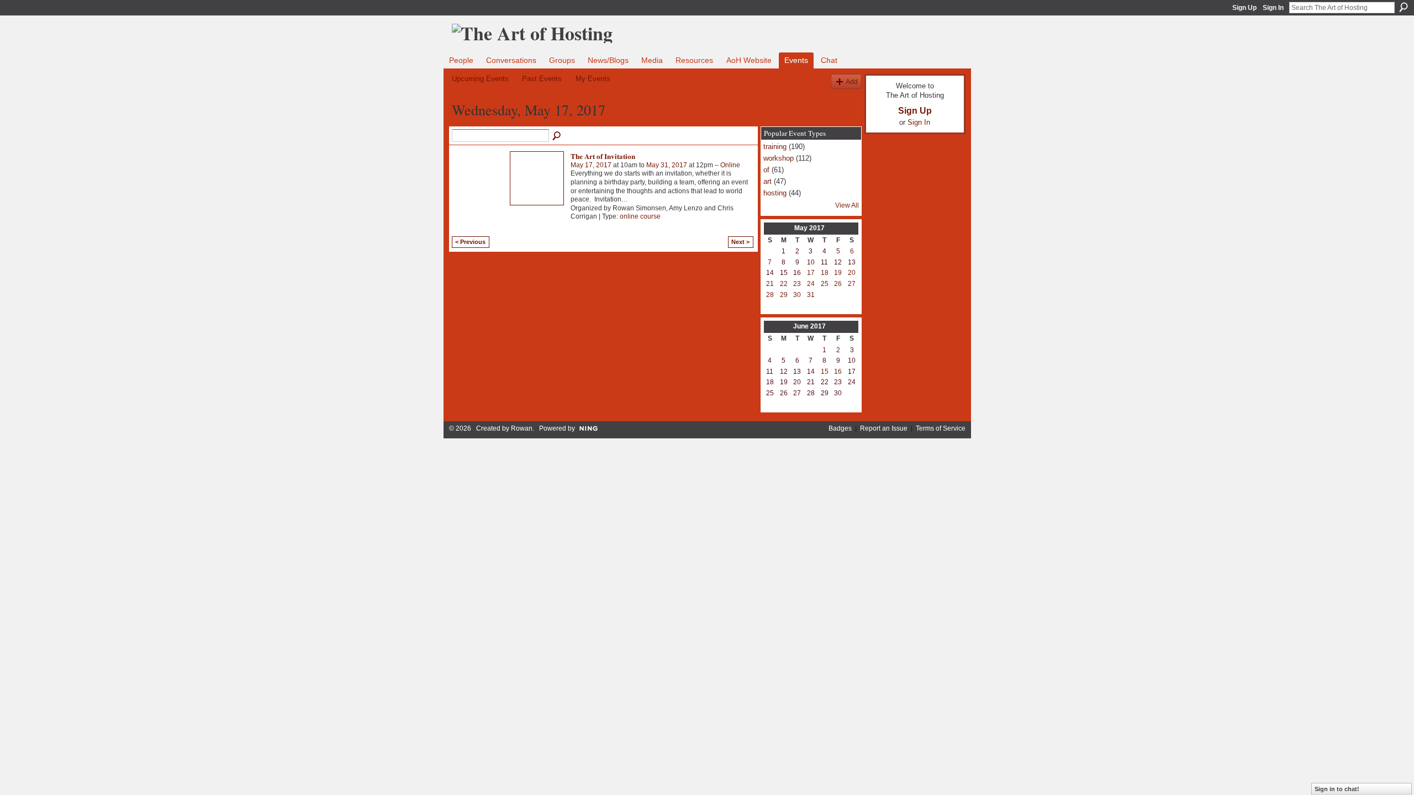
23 (797, 284)
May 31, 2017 (666, 165)
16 (838, 371)
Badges (840, 428)
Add (852, 81)
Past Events (542, 79)
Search (1403, 7)
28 (770, 295)
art (767, 181)
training (775, 146)
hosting (775, 193)
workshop (778, 158)
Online (730, 165)
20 (852, 273)
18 (825, 273)
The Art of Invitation (603, 156)
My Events (593, 79)
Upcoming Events (480, 79)
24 (811, 284)
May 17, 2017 (591, 165)
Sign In (1273, 8)
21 (770, 284)
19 (838, 273)
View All (847, 205)
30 (797, 295)
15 (825, 371)
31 (811, 295)
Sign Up (1244, 8)
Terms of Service (940, 428)
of (766, 170)
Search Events (557, 136)
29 (784, 295)
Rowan (521, 428)
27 (852, 284)
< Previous (470, 242)
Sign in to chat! (1337, 789)
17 (811, 273)
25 (825, 284)
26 (838, 284)
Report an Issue (884, 428)
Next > (740, 242)
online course (640, 216)
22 (784, 284)
